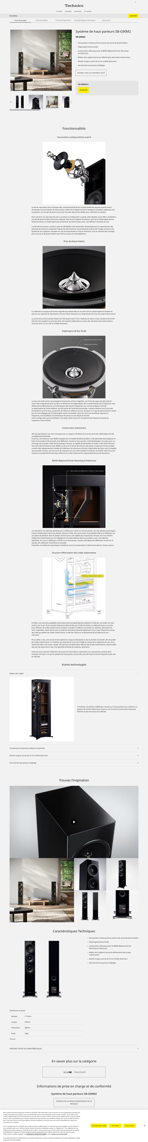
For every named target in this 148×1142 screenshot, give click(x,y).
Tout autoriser (129, 1125)
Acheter (133, 16)
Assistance (106, 20)
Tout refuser (115, 1125)
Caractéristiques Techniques (84, 20)
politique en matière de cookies (36, 1134)
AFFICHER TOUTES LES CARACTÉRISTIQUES (26, 1048)
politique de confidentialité (59, 1134)
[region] (74, 1126)
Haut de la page (20, 20)
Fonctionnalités (42, 20)
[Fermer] (145, 1125)
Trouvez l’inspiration (63, 20)
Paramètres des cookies (99, 1125)
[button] (20, 102)
